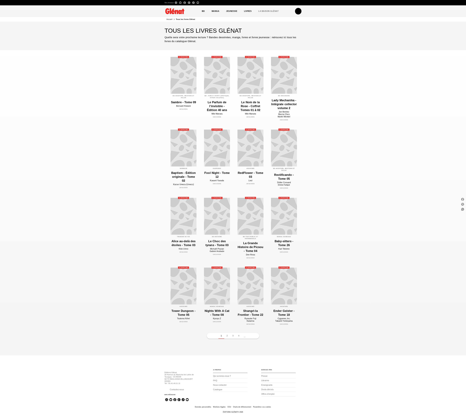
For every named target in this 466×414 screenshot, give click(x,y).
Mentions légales (219, 407)
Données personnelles (203, 407)
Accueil (169, 19)
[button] (267, 2)
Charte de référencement (242, 407)
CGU (229, 407)
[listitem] (176, 2)
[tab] (203, 11)
